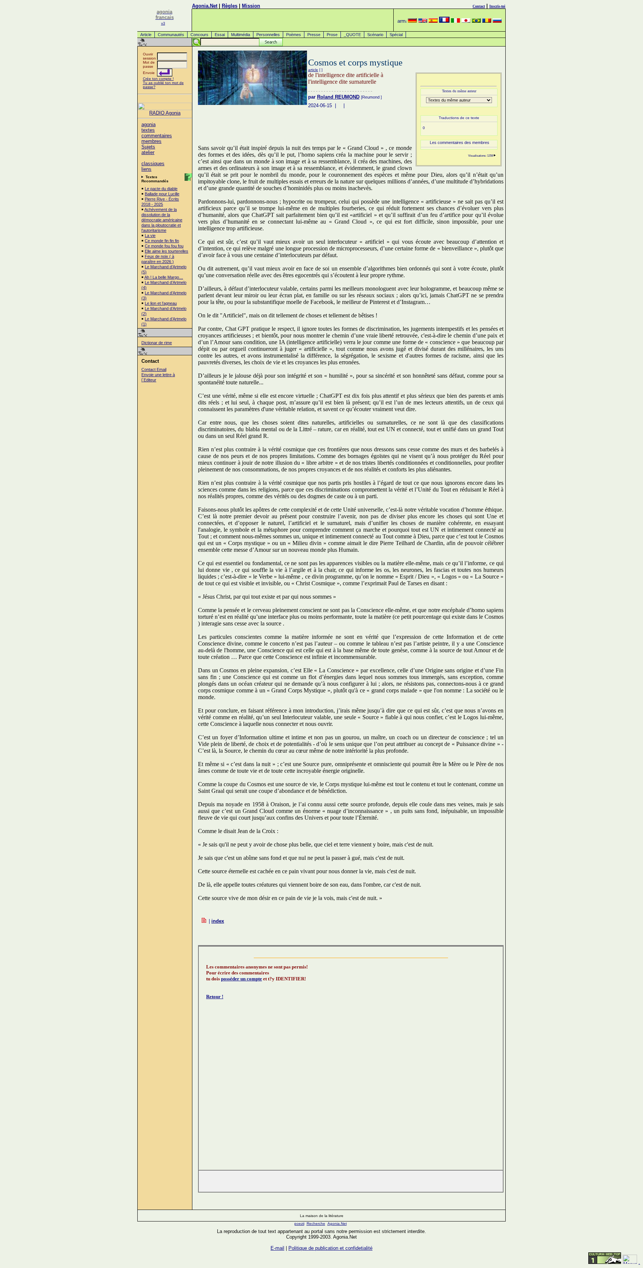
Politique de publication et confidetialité (330, 1248)
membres (151, 141)
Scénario (375, 34)
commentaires (156, 135)
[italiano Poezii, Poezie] (455, 21)
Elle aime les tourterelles (166, 251)
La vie (150, 235)
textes (148, 130)
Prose (332, 34)
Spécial (396, 34)
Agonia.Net (204, 6)
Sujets (148, 147)
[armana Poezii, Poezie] (401, 21)
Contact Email (153, 369)
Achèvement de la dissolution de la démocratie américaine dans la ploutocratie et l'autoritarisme (161, 220)
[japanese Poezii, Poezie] (465, 21)
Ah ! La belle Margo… (163, 277)
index (217, 921)
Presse (313, 34)
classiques (152, 163)
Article (145, 34)
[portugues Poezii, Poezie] (476, 21)
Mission (251, 6)
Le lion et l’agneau (161, 303)
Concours (199, 34)
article (313, 70)
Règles (229, 6)
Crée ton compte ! (158, 79)
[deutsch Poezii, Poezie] (412, 21)
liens (146, 169)
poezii (299, 1223)
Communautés (171, 34)
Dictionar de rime (156, 342)
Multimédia (240, 34)
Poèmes (293, 34)
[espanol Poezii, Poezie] (433, 21)
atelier (147, 152)
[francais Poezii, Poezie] (444, 21)
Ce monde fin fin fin (162, 240)
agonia (148, 124)
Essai (220, 34)
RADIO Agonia (164, 113)
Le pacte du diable (161, 188)
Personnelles (268, 34)
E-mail (277, 1248)
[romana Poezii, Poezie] (486, 21)
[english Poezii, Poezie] (422, 21)
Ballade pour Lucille (162, 194)
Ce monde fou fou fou (164, 246)
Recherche (316, 1223)
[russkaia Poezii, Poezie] (497, 21)
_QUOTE (352, 34)
